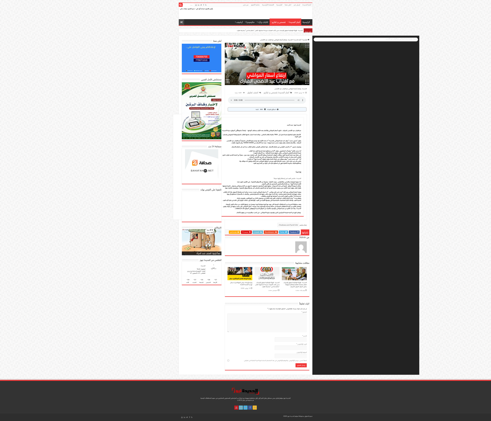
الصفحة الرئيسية (268, 5)
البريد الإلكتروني (302, 344)
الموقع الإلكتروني (302, 352)
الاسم (304, 336)
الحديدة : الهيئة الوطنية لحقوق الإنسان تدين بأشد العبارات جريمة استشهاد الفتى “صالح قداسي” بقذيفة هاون (267, 284)
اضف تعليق (252, 92)
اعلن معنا (288, 5)
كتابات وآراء (263, 22)
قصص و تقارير (279, 22)
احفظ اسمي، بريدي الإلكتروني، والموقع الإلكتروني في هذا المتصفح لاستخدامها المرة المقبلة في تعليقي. (275, 360)
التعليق (304, 312)
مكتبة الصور (255, 5)
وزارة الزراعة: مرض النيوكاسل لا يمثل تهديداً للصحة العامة (241, 283)
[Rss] (206, 5)
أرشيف (239, 22)
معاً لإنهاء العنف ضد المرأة (208, 253)
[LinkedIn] (199, 5)
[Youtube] (196, 5)
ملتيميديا (250, 22)
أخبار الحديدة (307, 5)
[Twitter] (201, 5)
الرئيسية (279, 5)
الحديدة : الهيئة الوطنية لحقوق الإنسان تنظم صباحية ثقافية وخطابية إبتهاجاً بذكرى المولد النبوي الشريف (295, 284)
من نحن (245, 5)
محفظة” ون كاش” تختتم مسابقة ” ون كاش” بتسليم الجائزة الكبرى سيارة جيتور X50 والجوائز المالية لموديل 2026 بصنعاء (266, 30)
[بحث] (181, 5)
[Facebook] (203, 5)
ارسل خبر (297, 5)
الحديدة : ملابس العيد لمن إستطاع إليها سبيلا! (287, 178)
